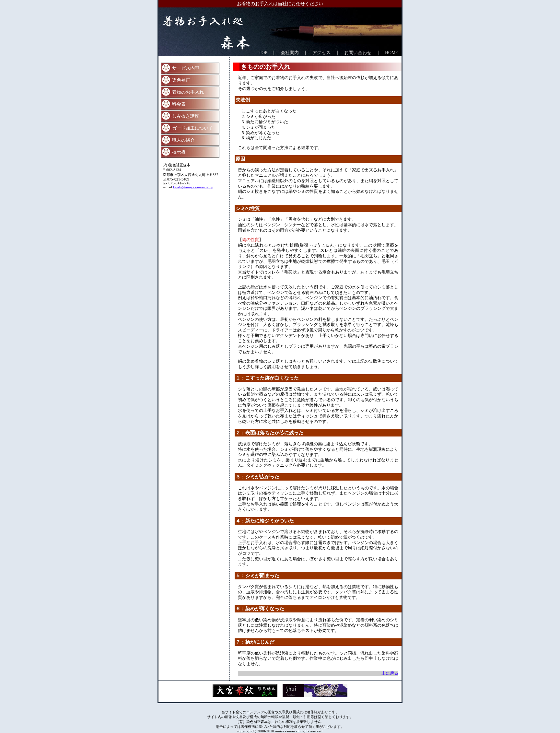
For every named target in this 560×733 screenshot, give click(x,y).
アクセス (321, 52)
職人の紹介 (183, 140)
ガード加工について (192, 128)
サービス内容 (185, 68)
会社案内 (290, 52)
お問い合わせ (357, 52)
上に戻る (389, 673)
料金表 (179, 104)
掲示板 (179, 152)
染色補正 (181, 80)
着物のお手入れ (188, 92)
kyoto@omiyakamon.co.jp (193, 187)
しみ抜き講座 (185, 116)
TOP (263, 52)
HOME (391, 52)
